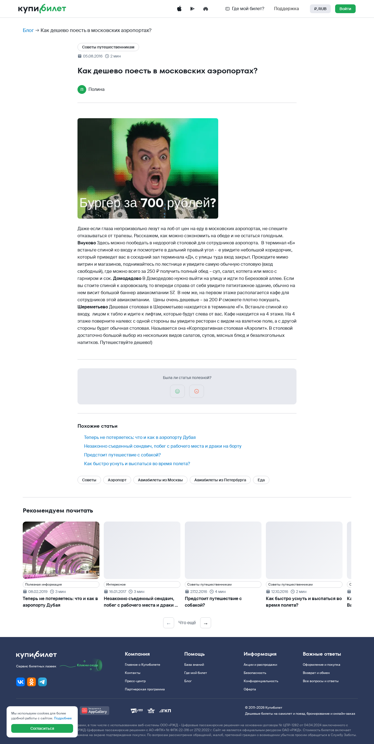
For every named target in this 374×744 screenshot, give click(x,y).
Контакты (132, 673)
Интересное (116, 584)
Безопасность (255, 673)
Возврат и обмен (316, 673)
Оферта (250, 689)
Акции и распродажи (260, 664)
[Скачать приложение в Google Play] (192, 8)
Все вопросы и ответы (321, 681)
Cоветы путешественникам (108, 47)
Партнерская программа (145, 689)
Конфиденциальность (261, 681)
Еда (261, 479)
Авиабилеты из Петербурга (220, 479)
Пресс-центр (135, 681)
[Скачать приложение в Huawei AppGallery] (205, 8)
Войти (345, 8)
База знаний (194, 664)
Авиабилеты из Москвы (160, 479)
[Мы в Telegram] (42, 682)
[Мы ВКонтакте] (20, 682)
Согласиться (42, 728)
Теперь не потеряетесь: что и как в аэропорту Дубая (140, 437)
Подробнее (63, 718)
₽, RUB (320, 8)
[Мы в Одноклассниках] (31, 682)
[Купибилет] (42, 9)
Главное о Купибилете (142, 664)
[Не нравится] (196, 391)
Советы (89, 479)
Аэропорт (117, 479)
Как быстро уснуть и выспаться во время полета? (137, 464)
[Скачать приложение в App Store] (179, 8)
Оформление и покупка (321, 664)
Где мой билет (195, 673)
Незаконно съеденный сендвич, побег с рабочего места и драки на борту (162, 446)
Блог (28, 30)
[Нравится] (177, 391)
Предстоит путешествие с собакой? (122, 455)
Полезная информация (43, 584)
